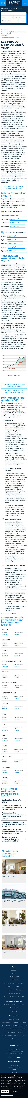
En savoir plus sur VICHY (8, 613)
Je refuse (15, 1091)
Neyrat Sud (14, 1065)
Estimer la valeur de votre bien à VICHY (14, 187)
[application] (14, 364)
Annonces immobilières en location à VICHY (14, 392)
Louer (12, 8)
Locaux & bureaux (8, 10)
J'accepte (5, 1091)
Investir (20, 8)
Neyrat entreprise (14, 1067)
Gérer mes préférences (7, 1095)
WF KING (14, 1072)
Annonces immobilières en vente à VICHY (14, 386)
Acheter (5, 8)
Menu (25, 3)
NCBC (14, 1070)
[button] (10, 375)
